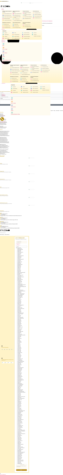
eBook (4, 56)
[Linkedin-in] (9, 6)
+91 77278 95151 (2, 121)
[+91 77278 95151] (2, 119)
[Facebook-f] (1, 6)
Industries (3, 83)
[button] (3, 474)
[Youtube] (7, 6)
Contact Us (3, 115)
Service (3, 63)
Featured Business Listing (7, 60)
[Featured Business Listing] (3, 59)
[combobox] (18, 244)
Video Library (5, 52)
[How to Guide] (3, 48)
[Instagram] (5, 6)
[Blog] (3, 44)
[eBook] (3, 55)
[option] (22, 248)
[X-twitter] (3, 6)
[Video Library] (3, 51)
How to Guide (5, 49)
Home (3, 62)
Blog (3, 45)
